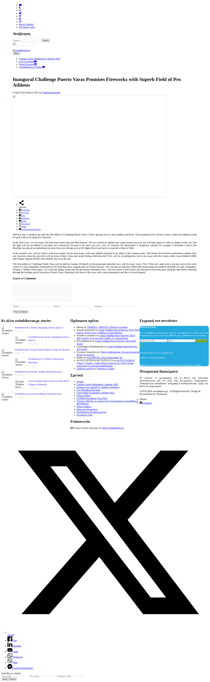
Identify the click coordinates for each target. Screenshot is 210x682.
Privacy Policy (84, 395)
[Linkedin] (20, 19)
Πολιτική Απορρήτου (87, 409)
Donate (80, 381)
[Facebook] (19, 7)
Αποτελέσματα (26, 64)
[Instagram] (20, 10)
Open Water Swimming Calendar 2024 (95, 392)
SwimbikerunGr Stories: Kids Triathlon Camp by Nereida (42, 349)
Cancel (13, 679)
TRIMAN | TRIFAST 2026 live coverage (107, 327)
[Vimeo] (20, 16)
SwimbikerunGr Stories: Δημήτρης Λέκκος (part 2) (39, 327)
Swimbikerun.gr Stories (30, 67)
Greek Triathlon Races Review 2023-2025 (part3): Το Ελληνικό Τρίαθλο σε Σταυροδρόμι (108, 331)
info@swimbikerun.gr (113, 428)
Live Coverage (26, 61)
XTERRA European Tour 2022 (92, 398)
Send (4, 679)
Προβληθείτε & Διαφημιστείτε (91, 412)
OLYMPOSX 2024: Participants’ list (104, 357)
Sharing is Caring (105, 368)
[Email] (20, 21)
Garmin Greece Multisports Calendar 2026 (39, 58)
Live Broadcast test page (88, 390)
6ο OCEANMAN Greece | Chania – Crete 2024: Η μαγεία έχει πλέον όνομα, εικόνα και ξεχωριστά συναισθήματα (106, 363)
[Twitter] (20, 13)
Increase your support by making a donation (98, 387)
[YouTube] (20, 5)
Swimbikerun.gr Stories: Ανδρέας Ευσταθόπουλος (38, 371)
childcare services (85, 368)
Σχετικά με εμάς (27, 27)
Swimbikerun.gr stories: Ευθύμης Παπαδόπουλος (38, 394)
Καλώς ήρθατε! (26, 24)
